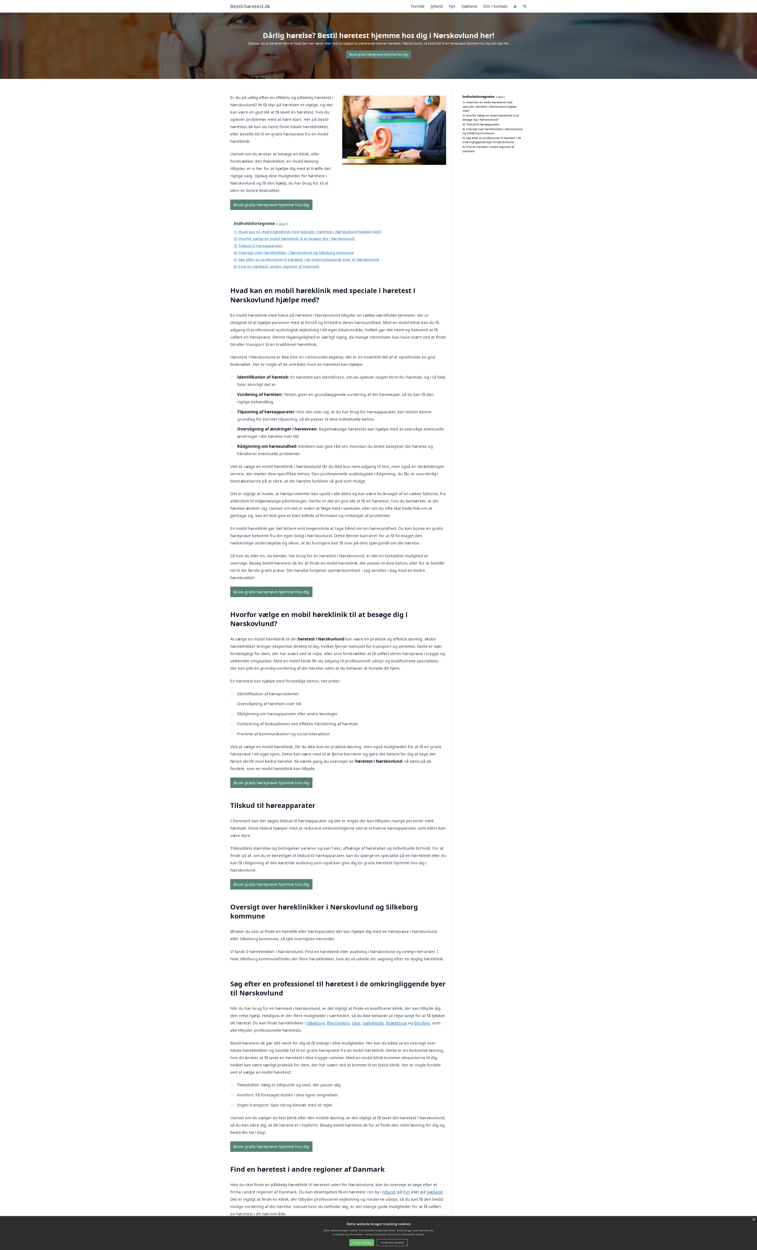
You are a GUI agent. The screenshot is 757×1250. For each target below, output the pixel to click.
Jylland (437, 6)
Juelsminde (373, 1023)
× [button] (753, 1219)
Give (356, 1023)
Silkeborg (316, 1023)
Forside (417, 6)
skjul (282, 223)
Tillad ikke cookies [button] (392, 1242)
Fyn (452, 6)
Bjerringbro (338, 1023)
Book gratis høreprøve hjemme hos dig (378, 54)
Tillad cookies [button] (362, 1242)
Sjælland (469, 6)
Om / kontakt (495, 6)
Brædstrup (396, 1023)
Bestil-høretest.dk (250, 6)
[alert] (378, 1233)
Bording (422, 1023)
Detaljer (420, 1234)
